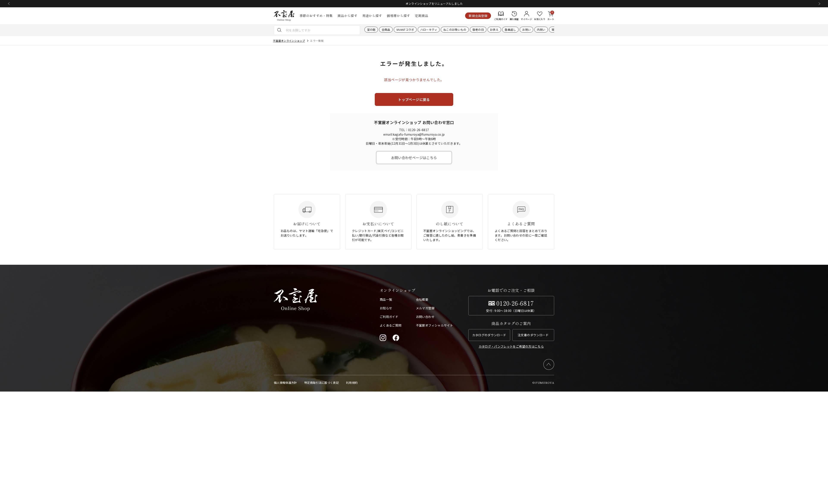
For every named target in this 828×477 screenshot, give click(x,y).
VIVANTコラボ (405, 30)
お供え (494, 30)
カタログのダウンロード (489, 335)
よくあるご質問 (390, 325)
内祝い (541, 30)
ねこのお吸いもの (454, 30)
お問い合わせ (425, 316)
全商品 (386, 30)
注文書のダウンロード (533, 335)
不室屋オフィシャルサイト (434, 325)
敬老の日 (478, 30)
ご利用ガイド (389, 316)
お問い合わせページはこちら (414, 157)
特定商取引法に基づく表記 (321, 383)
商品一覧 (386, 299)
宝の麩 (371, 30)
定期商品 (421, 15)
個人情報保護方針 (285, 383)
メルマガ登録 (425, 308)
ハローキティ (428, 30)
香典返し (510, 30)
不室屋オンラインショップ (289, 40)
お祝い (526, 30)
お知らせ (386, 308)
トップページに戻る (414, 99)
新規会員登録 (478, 16)
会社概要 (422, 299)
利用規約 (352, 383)
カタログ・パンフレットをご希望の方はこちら (511, 346)
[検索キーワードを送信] (279, 30)
